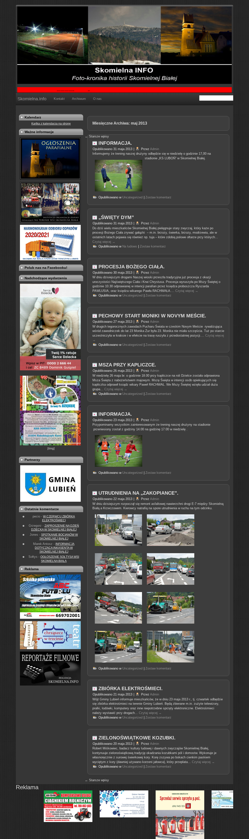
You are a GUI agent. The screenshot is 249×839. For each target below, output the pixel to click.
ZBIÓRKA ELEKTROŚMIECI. (130, 688)
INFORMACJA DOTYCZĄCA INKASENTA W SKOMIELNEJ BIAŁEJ (54, 548)
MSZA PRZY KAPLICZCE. (127, 364)
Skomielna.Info (32, 98)
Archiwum (79, 99)
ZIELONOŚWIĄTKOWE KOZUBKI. (137, 737)
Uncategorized (132, 197)
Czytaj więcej (103, 242)
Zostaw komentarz (158, 197)
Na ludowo (129, 246)
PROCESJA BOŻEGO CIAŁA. (131, 266)
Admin (154, 149)
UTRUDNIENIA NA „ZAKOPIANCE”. (138, 493)
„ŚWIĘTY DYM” (116, 217)
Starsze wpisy (97, 780)
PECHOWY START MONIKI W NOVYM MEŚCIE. (152, 315)
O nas (97, 99)
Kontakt (59, 99)
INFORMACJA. (115, 143)
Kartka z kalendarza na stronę (51, 123)
